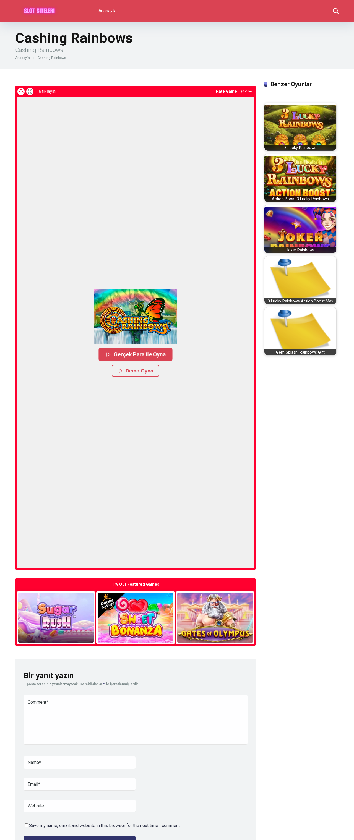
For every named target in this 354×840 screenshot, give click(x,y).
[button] (135, 316)
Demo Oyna (139, 371)
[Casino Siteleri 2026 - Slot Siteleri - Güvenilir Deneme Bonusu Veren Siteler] (39, 9)
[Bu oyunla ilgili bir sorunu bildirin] (21, 91)
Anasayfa (107, 10)
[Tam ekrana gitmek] (29, 91)
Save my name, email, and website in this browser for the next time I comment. (105, 825)
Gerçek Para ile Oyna (139, 354)
